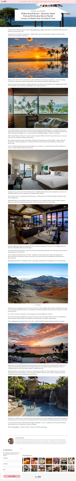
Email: (4, 469)
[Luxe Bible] (3, 2)
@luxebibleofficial (27, 455)
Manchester (45, 1)
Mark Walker (16, 427)
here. (35, 424)
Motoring (57, 1)
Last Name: (5, 463)
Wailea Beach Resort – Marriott (37, 29)
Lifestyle (29, 1)
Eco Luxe (49, 1)
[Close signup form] (20, 449)
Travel (21, 1)
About (53, 1)
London (41, 1)
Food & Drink (25, 1)
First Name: (5, 458)
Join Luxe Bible (12, 476)
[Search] (74, 2)
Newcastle (37, 1)
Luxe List (33, 1)
